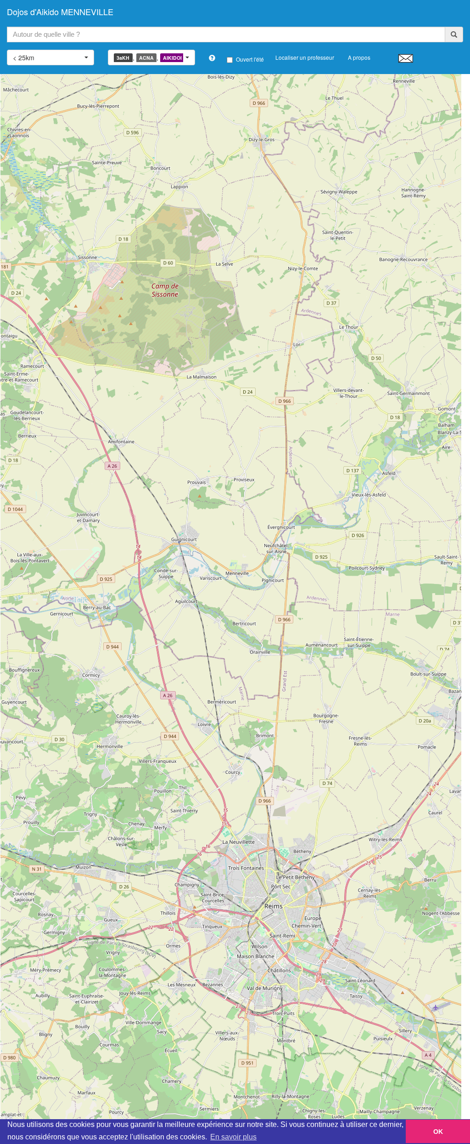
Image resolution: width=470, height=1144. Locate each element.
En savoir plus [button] (233, 1137)
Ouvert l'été (250, 59)
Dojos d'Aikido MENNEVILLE (60, 11)
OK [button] (438, 1131)
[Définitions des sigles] (212, 57)
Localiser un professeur (304, 57)
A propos (359, 57)
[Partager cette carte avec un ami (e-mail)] (405, 58)
